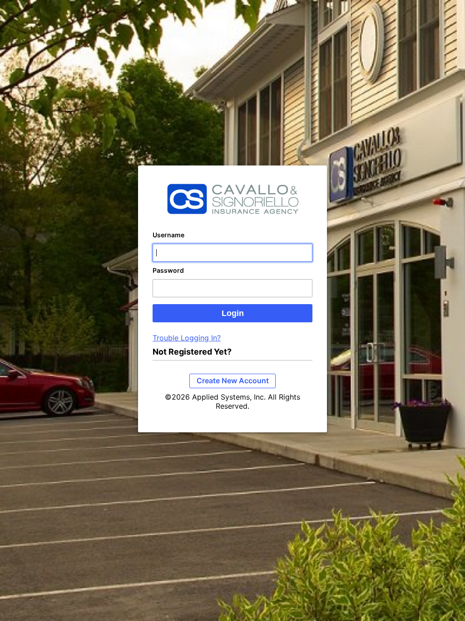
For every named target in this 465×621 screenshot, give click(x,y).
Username (168, 235)
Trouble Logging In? (187, 337)
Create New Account (233, 380)
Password (168, 270)
